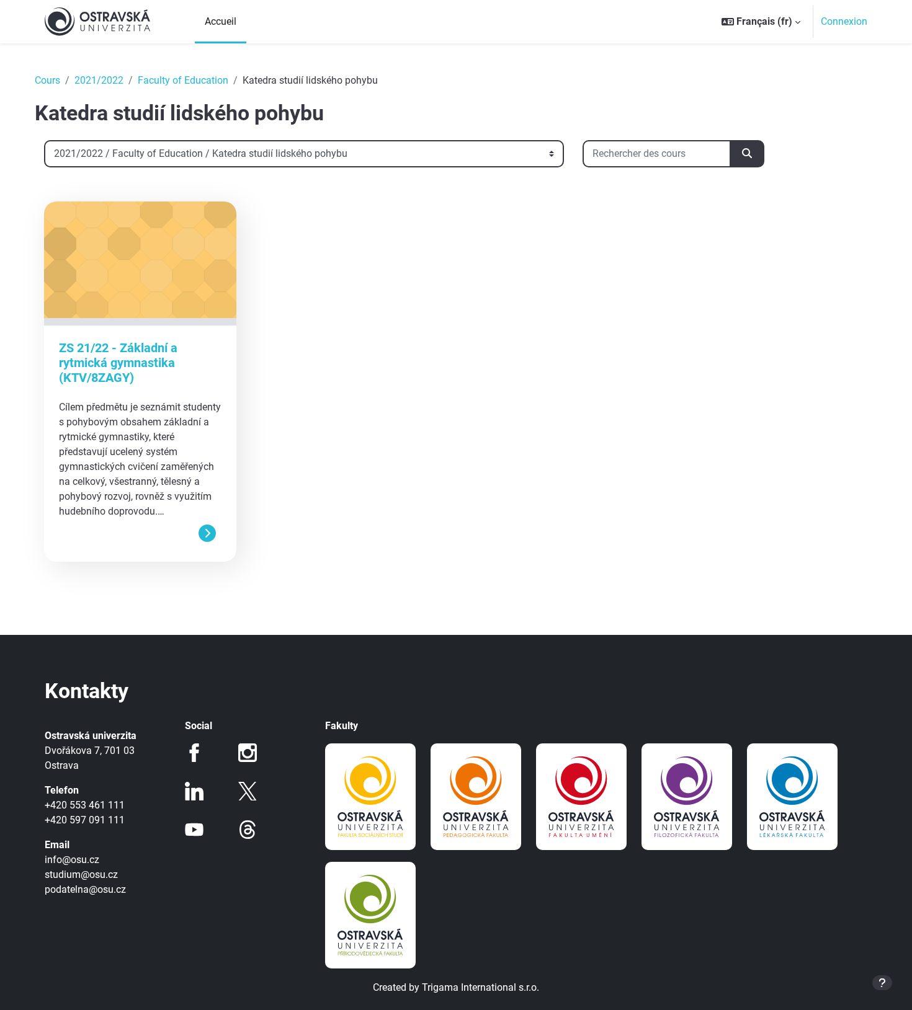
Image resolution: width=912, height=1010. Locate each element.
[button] (761, 21)
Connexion (844, 21)
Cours (47, 80)
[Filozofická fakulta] (687, 796)
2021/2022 (98, 80)
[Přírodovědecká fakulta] (370, 915)
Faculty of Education (183, 80)
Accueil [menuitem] (220, 21)
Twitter (247, 791)
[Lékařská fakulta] (792, 796)
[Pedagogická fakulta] (476, 796)
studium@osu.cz (81, 874)
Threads (247, 829)
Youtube (194, 829)
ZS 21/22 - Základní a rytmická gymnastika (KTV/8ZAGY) (118, 362)
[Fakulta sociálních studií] (370, 796)
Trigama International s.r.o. (480, 987)
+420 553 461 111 (85, 805)
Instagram (247, 752)
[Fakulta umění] (581, 796)
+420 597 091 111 (85, 820)
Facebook (194, 752)
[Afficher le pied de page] (882, 982)
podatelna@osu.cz (85, 889)
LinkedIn (194, 791)
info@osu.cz (72, 860)
